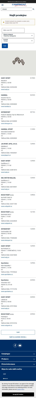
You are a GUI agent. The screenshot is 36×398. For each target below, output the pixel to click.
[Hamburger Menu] (2, 5)
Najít (4, 46)
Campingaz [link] (6, 354)
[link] (15, 345)
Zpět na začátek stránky (17, 337)
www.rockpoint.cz (6, 206)
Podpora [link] (5, 359)
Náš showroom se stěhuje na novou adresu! (17, 1)
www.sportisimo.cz (7, 274)
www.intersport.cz (6, 123)
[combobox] (13, 30)
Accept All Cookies (18, 394)
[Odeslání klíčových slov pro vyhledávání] (33, 9)
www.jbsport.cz (6, 155)
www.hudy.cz (5, 89)
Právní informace (8, 364)
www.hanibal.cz (6, 106)
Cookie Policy (20, 389)
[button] (19, 62)
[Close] (33, 384)
